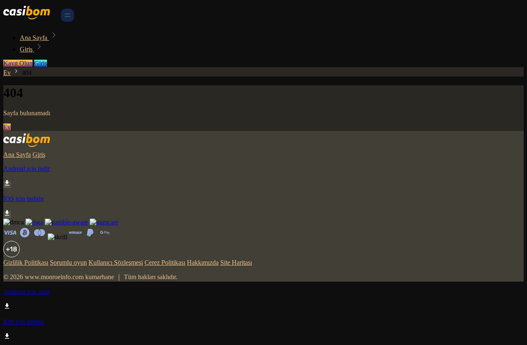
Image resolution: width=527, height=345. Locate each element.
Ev (7, 72)
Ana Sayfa (34, 37)
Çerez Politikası (165, 262)
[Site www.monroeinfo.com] (31, 19)
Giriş (27, 49)
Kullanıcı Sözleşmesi (116, 262)
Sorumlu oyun (68, 262)
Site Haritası (236, 262)
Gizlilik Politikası (25, 262)
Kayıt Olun (18, 63)
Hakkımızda (203, 262)
